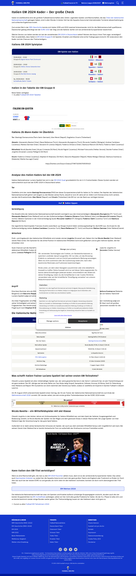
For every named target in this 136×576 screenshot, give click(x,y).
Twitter (65, 549)
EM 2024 (15, 529)
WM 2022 (15, 532)
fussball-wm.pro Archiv (96, 526)
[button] (97, 249)
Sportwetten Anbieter (24, 478)
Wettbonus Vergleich (19, 539)
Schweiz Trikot (55, 532)
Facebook (70, 549)
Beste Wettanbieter (18, 536)
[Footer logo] (68, 569)
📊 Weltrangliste (108, 3)
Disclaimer (91, 542)
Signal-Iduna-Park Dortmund (31, 59)
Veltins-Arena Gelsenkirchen (30, 67)
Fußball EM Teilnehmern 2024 (37, 504)
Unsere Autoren (93, 523)
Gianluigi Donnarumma (95, 341)
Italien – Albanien (95, 60)
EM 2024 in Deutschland (67, 34)
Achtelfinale (18, 81)
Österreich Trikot (55, 529)
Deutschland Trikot (56, 526)
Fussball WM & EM (22, 3)
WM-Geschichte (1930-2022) (22, 523)
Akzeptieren (82, 321)
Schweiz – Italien (96, 81)
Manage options (53, 321)
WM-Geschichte (35, 27)
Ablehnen (68, 327)
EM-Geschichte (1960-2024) (22, 526)
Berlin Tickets (26, 81)
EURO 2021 (45, 30)
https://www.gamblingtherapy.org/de (103, 553)
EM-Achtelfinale (39, 497)
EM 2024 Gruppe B (44, 37)
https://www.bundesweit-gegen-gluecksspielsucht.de (88, 555)
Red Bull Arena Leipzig (28, 74)
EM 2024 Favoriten (55, 476)
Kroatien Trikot (55, 539)
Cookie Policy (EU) (94, 539)
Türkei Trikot (54, 536)
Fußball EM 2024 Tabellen (30, 95)
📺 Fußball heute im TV (69, 3)
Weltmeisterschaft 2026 (21, 395)
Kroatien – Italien (96, 74)
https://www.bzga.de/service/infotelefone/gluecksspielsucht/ (50, 555)
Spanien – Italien (96, 67)
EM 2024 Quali (60, 180)
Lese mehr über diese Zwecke (63, 315)
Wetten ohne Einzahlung (20, 542)
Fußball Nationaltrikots (57, 523)
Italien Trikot (54, 542)
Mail (75, 549)
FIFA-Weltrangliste (40, 357)
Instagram (60, 549)
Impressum (92, 532)
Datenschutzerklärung (95, 536)
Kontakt (90, 529)
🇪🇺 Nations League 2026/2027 (90, 3)
